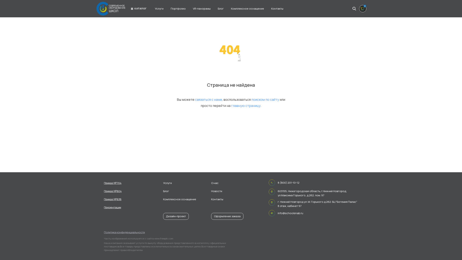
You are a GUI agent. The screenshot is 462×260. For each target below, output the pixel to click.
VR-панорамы (202, 8)
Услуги (159, 8)
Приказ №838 (112, 199)
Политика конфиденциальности (124, 232)
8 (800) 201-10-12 (288, 183)
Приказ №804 (113, 191)
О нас (215, 183)
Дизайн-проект (176, 216)
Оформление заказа (227, 216)
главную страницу (246, 105)
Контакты (277, 8)
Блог (221, 8)
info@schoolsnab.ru (290, 213)
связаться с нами (208, 99)
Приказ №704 (112, 183)
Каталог (140, 8)
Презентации (112, 207)
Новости (216, 191)
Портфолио (178, 8)
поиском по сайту (265, 99)
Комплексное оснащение (247, 8)
